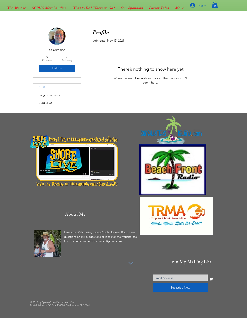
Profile (43, 87)
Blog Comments (49, 95)
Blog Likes (45, 103)
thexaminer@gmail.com (106, 241)
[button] (215, 4)
